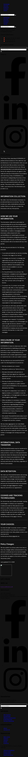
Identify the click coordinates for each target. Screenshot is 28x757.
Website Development (10, 718)
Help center (7, 737)
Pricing (5, 741)
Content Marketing (9, 721)
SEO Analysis (7, 715)
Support (6, 738)
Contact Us (7, 730)
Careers (6, 740)
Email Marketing (8, 719)
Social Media (7, 716)
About (5, 728)
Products (6, 743)
